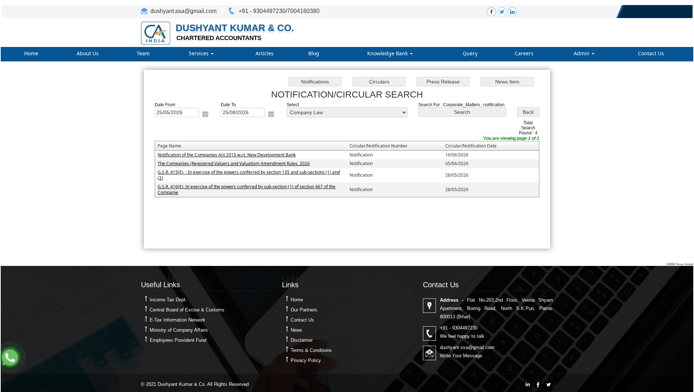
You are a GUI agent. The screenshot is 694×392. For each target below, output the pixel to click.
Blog (313, 53)
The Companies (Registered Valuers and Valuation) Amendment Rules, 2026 (234, 163)
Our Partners (304, 310)
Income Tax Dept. (168, 299)
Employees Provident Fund (178, 340)
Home (31, 53)
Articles (265, 53)
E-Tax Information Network (177, 320)
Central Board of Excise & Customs (187, 310)
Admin (582, 53)
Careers (524, 53)
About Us (88, 53)
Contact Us (651, 53)
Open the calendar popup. (205, 114)
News (296, 330)
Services (199, 53)
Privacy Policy (306, 360)
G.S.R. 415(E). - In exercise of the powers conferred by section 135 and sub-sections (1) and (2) (249, 175)
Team (143, 53)
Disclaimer (302, 340)
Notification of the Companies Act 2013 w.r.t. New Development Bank (227, 155)
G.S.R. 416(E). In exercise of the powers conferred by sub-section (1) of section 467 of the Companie (246, 189)
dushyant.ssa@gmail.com (183, 11)
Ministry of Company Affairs (179, 330)
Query (470, 53)
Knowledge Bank (388, 53)
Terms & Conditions (311, 350)
